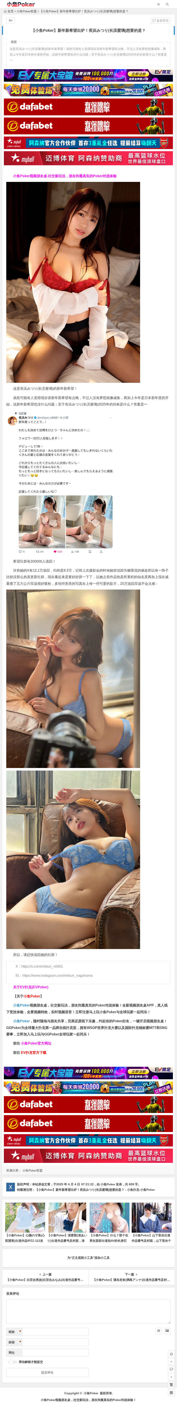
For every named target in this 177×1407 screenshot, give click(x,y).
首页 (11, 11)
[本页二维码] (171, 1392)
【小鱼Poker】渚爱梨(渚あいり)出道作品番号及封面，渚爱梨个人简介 (67, 1241)
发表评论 (162, 20)
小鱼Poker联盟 (27, 11)
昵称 (15, 1331)
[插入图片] (167, 1331)
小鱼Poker (21, 1005)
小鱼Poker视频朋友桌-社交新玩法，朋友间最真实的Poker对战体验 (65, 176)
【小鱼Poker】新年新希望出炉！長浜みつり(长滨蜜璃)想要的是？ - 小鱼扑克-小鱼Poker (95, 1189)
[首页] (171, 1353)
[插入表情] (158, 1331)
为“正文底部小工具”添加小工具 (88, 1257)
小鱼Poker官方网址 (36, 1043)
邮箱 (15, 1342)
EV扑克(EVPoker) (34, 987)
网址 (12, 1352)
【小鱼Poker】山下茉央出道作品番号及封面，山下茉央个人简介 (151, 1241)
